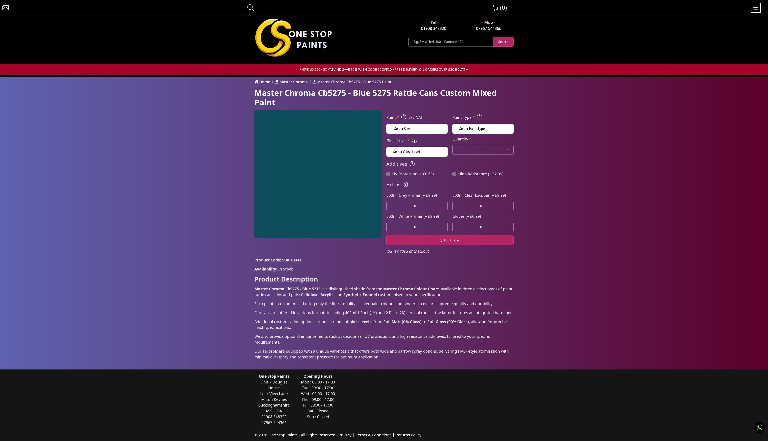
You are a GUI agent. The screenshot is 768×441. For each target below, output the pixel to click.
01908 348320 (433, 28)
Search (503, 41)
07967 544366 (488, 28)
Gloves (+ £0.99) (466, 216)
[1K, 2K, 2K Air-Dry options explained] (403, 117)
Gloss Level (398, 140)
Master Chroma (293, 82)
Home (264, 82)
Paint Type (463, 117)
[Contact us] (5, 7)
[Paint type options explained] (479, 117)
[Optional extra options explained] (405, 185)
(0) (502, 7)
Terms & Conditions (373, 435)
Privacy (345, 435)
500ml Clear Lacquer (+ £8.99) (479, 195)
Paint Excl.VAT (404, 117)
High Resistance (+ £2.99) (480, 174)
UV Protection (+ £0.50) (413, 174)
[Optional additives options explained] (412, 164)
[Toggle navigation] (756, 7)
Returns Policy (408, 435)
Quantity (461, 139)
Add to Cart (452, 240)
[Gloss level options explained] (414, 140)
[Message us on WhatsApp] (759, 427)
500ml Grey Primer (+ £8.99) (411, 195)
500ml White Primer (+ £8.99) (412, 216)
